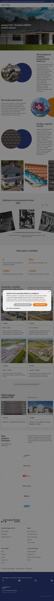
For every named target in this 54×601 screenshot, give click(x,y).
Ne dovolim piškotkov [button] (22, 304)
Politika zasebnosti (41, 300)
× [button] (49, 291)
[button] (13, 308)
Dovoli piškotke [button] (40, 304)
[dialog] (27, 300)
